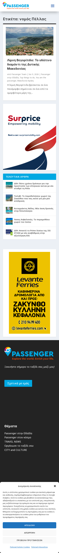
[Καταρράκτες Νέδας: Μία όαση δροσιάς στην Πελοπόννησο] (9, 210)
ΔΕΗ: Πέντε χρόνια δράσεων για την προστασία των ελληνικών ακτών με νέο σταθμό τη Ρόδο (33, 186)
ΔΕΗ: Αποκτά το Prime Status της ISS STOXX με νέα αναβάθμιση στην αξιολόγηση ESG (32, 233)
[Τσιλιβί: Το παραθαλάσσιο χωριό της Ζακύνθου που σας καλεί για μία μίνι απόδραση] (9, 197)
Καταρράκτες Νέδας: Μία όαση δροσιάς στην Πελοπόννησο (33, 209)
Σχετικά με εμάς (18, 383)
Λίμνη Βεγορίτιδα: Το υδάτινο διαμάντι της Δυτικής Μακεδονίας (29, 64)
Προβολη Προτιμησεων (29, 540)
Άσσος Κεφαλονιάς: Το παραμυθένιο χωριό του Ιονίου (32, 220)
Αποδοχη (29, 525)
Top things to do (27, 77)
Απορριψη (29, 532)
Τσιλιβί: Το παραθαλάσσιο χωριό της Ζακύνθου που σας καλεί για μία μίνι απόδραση (32, 198)
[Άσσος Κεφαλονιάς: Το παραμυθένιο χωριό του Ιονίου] (9, 221)
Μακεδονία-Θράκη (25, 80)
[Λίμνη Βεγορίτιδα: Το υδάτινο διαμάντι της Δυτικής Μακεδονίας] (29, 41)
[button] (55, 486)
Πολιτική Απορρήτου (39, 547)
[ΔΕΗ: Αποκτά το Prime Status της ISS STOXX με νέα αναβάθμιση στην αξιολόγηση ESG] (9, 232)
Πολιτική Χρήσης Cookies (20, 547)
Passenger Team (19, 74)
